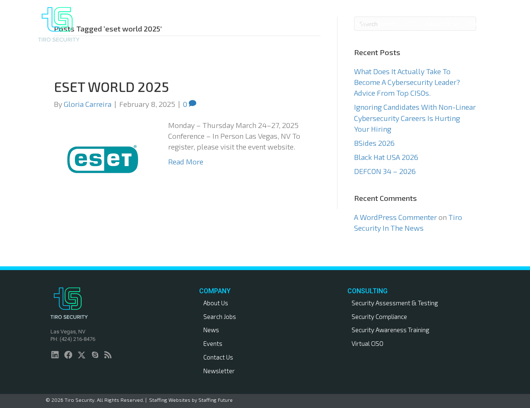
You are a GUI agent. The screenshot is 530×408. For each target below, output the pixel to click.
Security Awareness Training (390, 329)
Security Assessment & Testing (395, 303)
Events (212, 343)
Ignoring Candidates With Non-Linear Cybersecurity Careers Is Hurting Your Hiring (415, 117)
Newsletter (219, 370)
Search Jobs (219, 316)
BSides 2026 (374, 142)
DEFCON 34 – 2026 (385, 171)
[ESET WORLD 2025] (103, 157)
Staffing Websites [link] (169, 400)
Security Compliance (379, 316)
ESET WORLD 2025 (111, 86)
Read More (185, 161)
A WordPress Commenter (395, 217)
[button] (302, 24)
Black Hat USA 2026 (386, 157)
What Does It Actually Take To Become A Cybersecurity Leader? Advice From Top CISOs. (407, 82)
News (211, 329)
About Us (215, 303)
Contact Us (218, 357)
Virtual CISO (367, 343)
